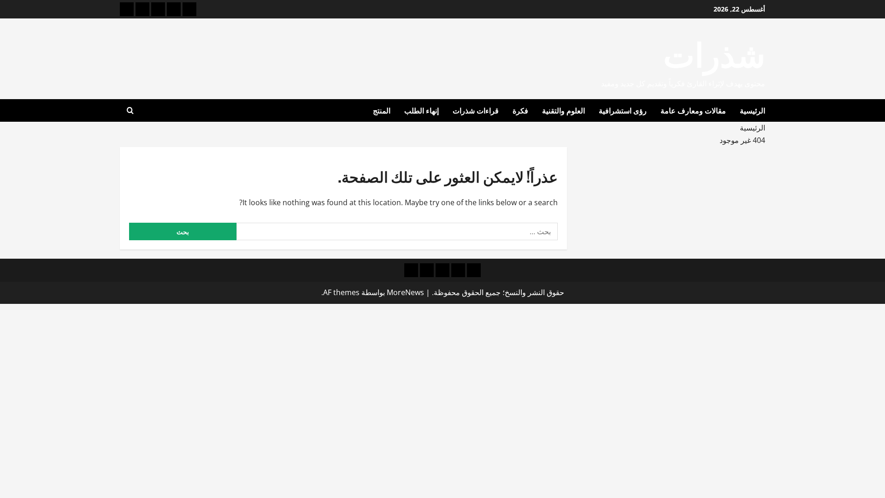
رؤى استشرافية (623, 110)
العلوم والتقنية (563, 110)
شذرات (714, 52)
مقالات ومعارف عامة (693, 110)
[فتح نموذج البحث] (130, 110)
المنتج (381, 110)
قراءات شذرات (476, 110)
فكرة (520, 110)
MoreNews (405, 292)
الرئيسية (752, 110)
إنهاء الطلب (421, 110)
